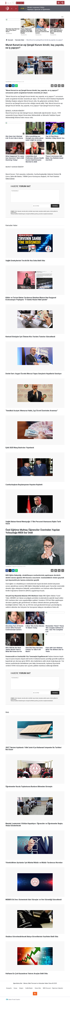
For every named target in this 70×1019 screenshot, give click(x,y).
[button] (55, 85)
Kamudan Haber (19, 40)
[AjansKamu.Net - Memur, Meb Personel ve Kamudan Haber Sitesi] (15, 2)
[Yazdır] (52, 85)
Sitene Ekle (38, 988)
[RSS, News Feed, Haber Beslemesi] (35, 993)
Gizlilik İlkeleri (29, 988)
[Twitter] (10, 85)
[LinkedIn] (13, 85)
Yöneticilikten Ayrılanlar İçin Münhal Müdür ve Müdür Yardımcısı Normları (38, 8)
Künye (15, 988)
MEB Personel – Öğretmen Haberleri (53, 988)
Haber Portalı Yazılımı (14, 999)
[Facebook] (7, 85)
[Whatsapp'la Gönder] (16, 85)
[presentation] (12, 8)
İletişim (21, 988)
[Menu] (58, 2)
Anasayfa (10, 40)
